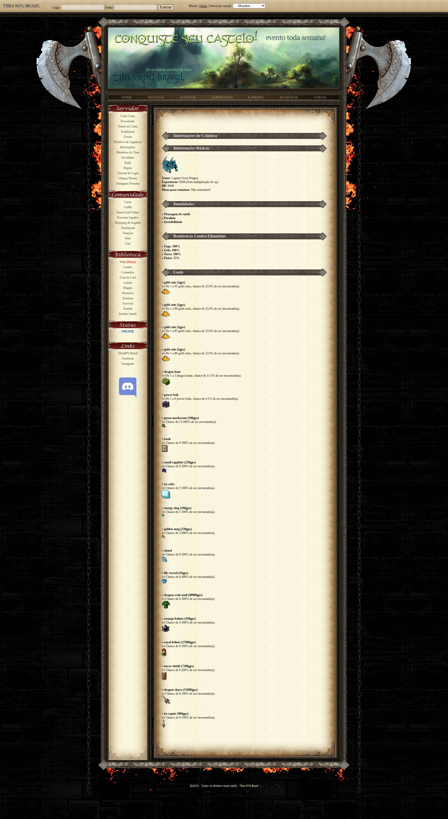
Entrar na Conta (127, 126)
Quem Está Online (127, 212)
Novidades (127, 157)
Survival (128, 303)
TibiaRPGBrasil (128, 353)
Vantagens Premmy (128, 183)
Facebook (128, 358)
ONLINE (128, 331)
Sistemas (127, 298)
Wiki (128, 262)
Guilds (128, 207)
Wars (128, 238)
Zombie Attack (128, 314)
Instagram (128, 363)
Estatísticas (128, 131)
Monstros (128, 293)
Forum (128, 137)
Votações (127, 233)
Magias (127, 288)
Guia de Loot (128, 277)
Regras (127, 168)
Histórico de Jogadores (128, 142)
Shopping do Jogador (128, 223)
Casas (127, 202)
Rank (127, 163)
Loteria (127, 283)
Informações (127, 147)
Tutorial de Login (127, 173)
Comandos (127, 272)
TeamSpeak (128, 228)
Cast (127, 243)
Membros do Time (127, 152)
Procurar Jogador (127, 217)
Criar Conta (128, 116)
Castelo (127, 267)
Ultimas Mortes (127, 178)
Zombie (127, 308)
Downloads (128, 121)
